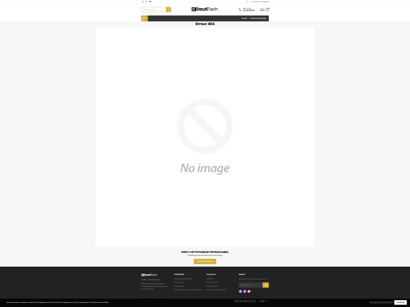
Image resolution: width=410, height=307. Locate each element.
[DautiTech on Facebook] (146, 1)
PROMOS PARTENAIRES (258, 18)
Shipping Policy (179, 286)
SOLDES (244, 18)
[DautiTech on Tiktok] (143, 1)
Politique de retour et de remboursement (188, 290)
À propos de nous (212, 286)
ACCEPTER (400, 302)
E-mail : (143, 280)
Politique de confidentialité (183, 279)
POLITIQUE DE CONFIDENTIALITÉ (381, 302)
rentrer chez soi (205, 261)
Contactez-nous (212, 282)
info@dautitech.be (153, 280)
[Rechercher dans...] (168, 9)
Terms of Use (178, 282)
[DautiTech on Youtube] (150, 1)
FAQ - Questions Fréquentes (216, 290)
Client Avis (210, 279)
